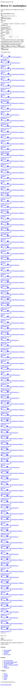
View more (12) (4, 27)
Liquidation (6, 651)
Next (2, 638)
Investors (6, 675)
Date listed (5, 49)
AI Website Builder (8, 663)
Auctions (6, 653)
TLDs (10, 46)
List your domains (8, 660)
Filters (4, 18)
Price (4, 46)
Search (9, 18)
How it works (7, 654)
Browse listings (7, 650)
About (5, 673)
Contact (6, 676)
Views (15, 46)
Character (22, 46)
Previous (3, 633)
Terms (5, 679)
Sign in (5, 666)
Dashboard (6, 667)
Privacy (5, 678)
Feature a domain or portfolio (11, 664)
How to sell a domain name (10, 662)
